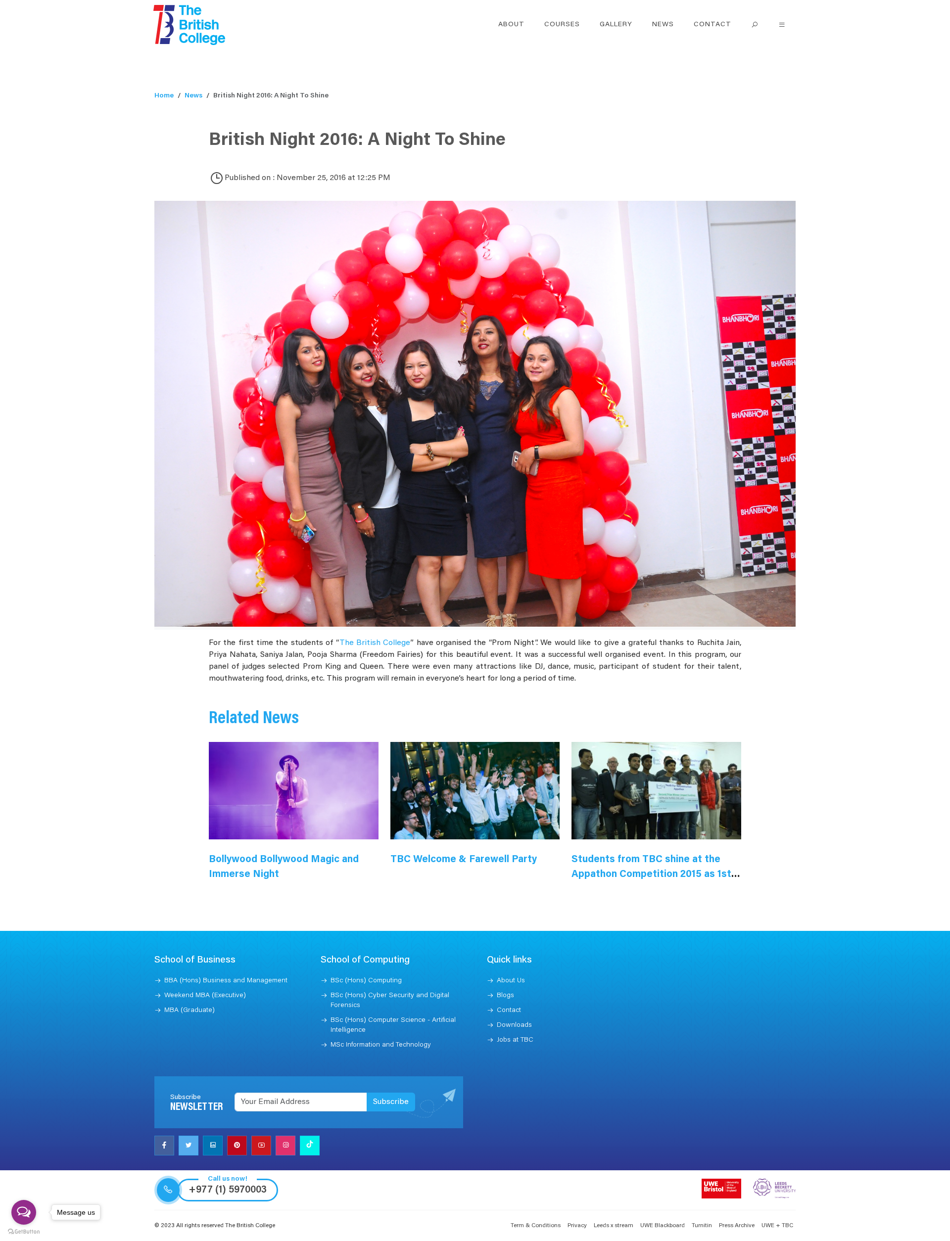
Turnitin (702, 1226)
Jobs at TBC (515, 1040)
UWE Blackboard (662, 1226)
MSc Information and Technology (381, 1045)
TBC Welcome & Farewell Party (463, 860)
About (511, 24)
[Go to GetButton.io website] (24, 1231)
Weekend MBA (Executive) (205, 995)
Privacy (577, 1226)
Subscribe (391, 1102)
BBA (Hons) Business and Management (225, 980)
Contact (712, 24)
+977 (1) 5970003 (228, 1190)
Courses (562, 24)
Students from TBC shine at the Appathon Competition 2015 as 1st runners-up (651, 874)
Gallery (616, 24)
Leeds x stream (613, 1226)
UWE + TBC (777, 1226)
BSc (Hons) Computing (366, 980)
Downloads (514, 1025)
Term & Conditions (536, 1226)
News (663, 24)
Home (164, 95)
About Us (511, 980)
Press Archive (737, 1226)
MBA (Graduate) (189, 1010)
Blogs (505, 995)
